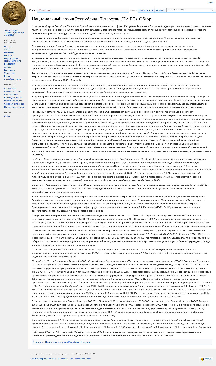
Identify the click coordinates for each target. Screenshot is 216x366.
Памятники (9, 52)
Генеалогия (9, 70)
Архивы (7, 67)
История (160, 10)
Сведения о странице (14, 104)
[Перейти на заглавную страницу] (14, 12)
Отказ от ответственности (80, 359)
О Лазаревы (63, 359)
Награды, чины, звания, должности (12, 60)
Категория (38, 342)
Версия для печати (13, 98)
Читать (133, 10)
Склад (7, 116)
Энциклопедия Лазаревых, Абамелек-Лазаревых (14, 33)
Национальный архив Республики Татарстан (68, 342)
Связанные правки (12, 91)
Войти (210, 3)
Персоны (8, 46)
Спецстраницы (11, 95)
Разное (7, 76)
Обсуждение (44, 10)
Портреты (8, 56)
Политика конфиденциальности (43, 359)
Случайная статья (12, 79)
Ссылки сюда (10, 88)
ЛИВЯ (7, 49)
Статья (32, 10)
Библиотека (9, 64)
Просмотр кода (146, 10)
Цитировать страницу (14, 107)
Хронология (9, 73)
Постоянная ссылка (13, 101)
